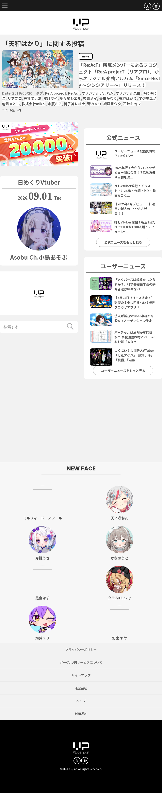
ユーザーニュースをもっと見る (123, 370)
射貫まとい (11, 103)
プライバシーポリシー (81, 649)
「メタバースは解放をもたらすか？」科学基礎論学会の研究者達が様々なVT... (134, 284)
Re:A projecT (55, 93)
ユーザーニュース (123, 266)
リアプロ (15, 98)
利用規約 (81, 713)
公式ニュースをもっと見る (123, 242)
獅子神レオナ (74, 103)
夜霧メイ (90, 98)
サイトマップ (81, 675)
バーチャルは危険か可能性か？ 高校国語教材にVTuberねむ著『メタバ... (134, 337)
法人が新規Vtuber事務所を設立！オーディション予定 (134, 318)
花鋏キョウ (132, 103)
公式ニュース (123, 137)
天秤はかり (128, 98)
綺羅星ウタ (112, 103)
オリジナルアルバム (98, 93)
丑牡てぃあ (32, 98)
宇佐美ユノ (147, 98)
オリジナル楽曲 (128, 93)
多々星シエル (70, 98)
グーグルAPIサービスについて (81, 662)
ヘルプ (81, 700)
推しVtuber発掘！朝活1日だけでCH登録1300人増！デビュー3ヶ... (134, 227)
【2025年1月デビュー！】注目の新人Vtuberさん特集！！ (134, 209)
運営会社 (81, 688)
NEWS (85, 56)
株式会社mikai (34, 103)
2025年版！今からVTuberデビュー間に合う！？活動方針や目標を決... (134, 172)
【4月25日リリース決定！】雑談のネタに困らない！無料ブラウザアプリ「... (134, 302)
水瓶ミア (55, 103)
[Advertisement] (81, 422)
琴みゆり (94, 103)
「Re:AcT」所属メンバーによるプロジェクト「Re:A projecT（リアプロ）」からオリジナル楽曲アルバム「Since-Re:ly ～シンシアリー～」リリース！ (119, 75)
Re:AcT (74, 93)
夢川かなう (108, 98)
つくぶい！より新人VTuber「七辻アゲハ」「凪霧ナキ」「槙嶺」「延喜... (134, 355)
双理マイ (50, 98)
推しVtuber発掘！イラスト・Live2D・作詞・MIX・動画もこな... (135, 190)
